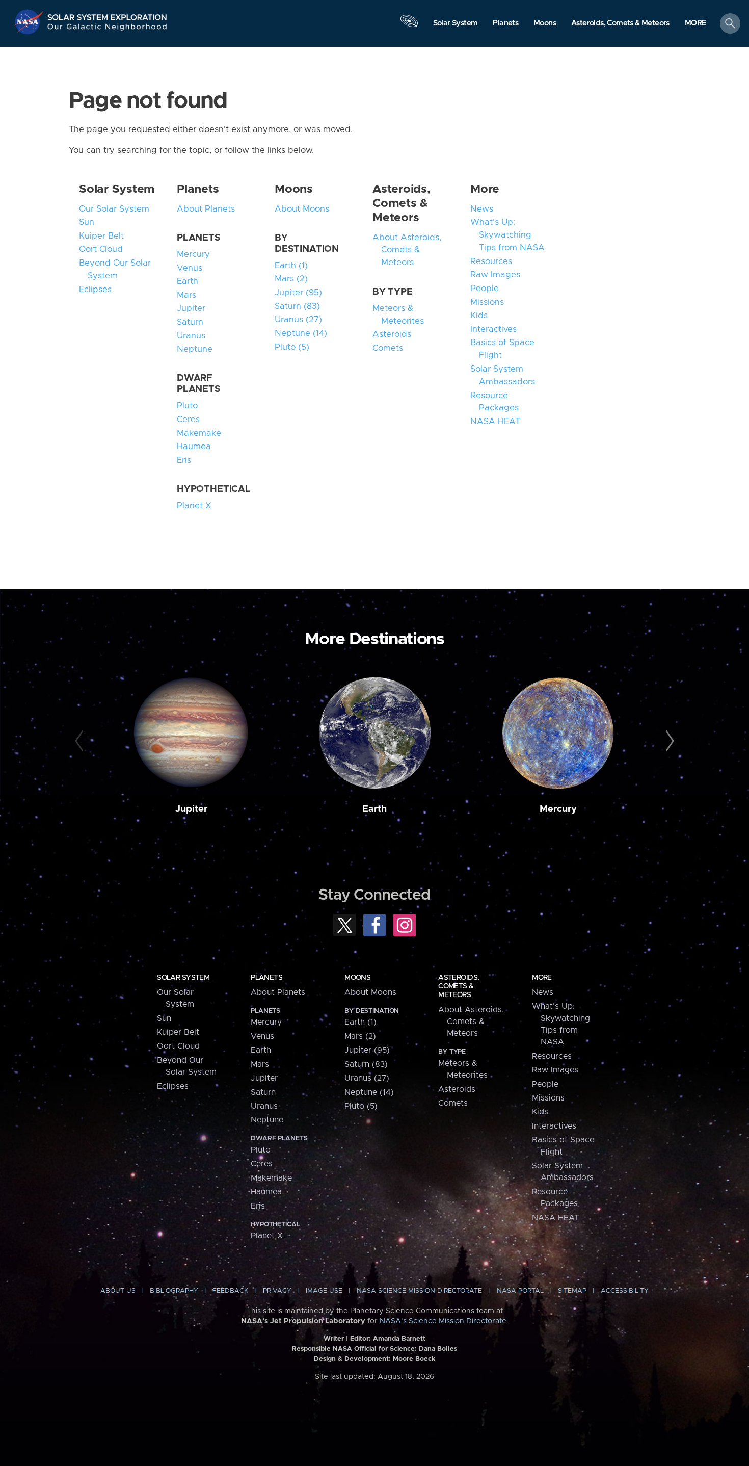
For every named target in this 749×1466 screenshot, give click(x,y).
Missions (487, 302)
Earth (187, 281)
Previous (80, 741)
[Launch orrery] (409, 26)
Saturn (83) (297, 306)
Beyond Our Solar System (115, 269)
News (481, 209)
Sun (86, 222)
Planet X (194, 506)
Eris (184, 460)
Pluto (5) (292, 347)
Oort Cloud (101, 249)
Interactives (493, 329)
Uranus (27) (298, 320)
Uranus (191, 336)
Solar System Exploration (107, 14)
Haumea (194, 446)
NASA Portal (520, 1291)
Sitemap (572, 1291)
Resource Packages (494, 401)
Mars (186, 295)
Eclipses (95, 289)
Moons (294, 189)
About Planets (206, 209)
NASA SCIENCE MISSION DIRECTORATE (419, 1291)
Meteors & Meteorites (398, 314)
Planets (198, 189)
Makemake (199, 433)
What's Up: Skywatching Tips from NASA (507, 235)
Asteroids (391, 334)
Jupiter (191, 308)
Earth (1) (291, 265)
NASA (30, 22)
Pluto (187, 406)
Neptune (194, 349)
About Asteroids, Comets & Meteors (406, 250)
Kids (479, 315)
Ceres (188, 419)
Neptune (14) (301, 333)
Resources (491, 261)
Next (668, 741)
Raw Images (495, 275)
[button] (695, 24)
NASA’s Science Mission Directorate (443, 1321)
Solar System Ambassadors (502, 375)
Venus (189, 268)
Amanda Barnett (399, 1339)
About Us (118, 1291)
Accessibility (625, 1291)
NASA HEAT (495, 421)
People (484, 288)
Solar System (117, 189)
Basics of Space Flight (502, 348)
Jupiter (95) (298, 293)
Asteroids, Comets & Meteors (401, 203)
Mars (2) (291, 279)
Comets (387, 348)
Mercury (193, 254)
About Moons (302, 209)
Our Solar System (114, 209)
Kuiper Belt (101, 236)
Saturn (190, 322)
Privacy (277, 1291)
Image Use (324, 1291)
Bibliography (174, 1291)
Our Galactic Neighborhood (107, 29)
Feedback (230, 1291)
